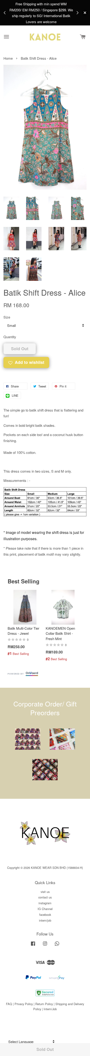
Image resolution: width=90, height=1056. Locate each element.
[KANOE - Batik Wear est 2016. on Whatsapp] (57, 945)
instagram (45, 903)
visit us (45, 891)
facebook (45, 914)
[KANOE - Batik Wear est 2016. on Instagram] (45, 945)
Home (8, 58)
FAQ (9, 1004)
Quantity (9, 336)
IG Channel (45, 909)
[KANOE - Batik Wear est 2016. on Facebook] (33, 945)
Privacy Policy (24, 1004)
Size (6, 317)
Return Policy (44, 1004)
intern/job (45, 920)
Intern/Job (50, 1009)
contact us (45, 897)
